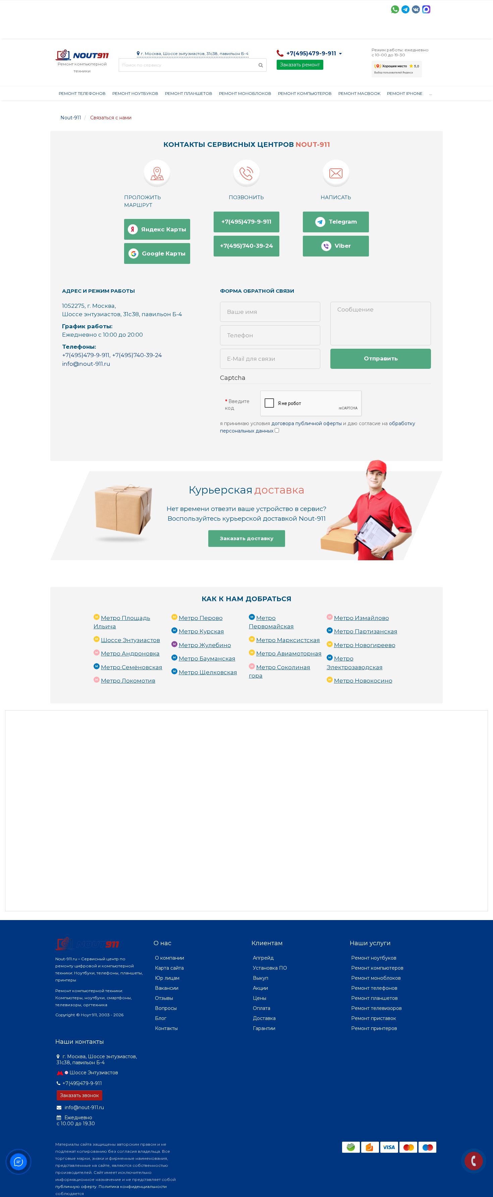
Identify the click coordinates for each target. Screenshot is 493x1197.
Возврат (274, 30)
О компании (80, 30)
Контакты (366, 30)
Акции (172, 30)
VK (416, 9)
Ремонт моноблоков (245, 93)
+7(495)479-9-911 (246, 221)
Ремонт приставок (373, 1018)
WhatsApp (395, 9)
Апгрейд (263, 958)
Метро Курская (201, 631)
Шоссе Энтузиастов (130, 640)
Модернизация (235, 30)
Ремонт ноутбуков (135, 93)
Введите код (237, 404)
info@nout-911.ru (86, 363)
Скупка (198, 30)
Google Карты (163, 253)
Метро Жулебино (205, 645)
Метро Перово (201, 618)
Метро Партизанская (365, 631)
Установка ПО (270, 968)
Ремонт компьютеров (305, 93)
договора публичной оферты (306, 423)
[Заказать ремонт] (473, 1161)
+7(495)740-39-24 (246, 245)
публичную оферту (76, 1186)
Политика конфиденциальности (133, 1186)
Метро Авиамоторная (289, 653)
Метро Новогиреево (364, 645)
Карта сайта (169, 968)
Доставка (116, 30)
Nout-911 (70, 118)
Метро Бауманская (207, 658)
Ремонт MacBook (359, 93)
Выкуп (260, 978)
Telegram (405, 9)
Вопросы (166, 1008)
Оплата (146, 30)
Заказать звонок (79, 1095)
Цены (259, 998)
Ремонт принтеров (374, 1028)
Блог (160, 1018)
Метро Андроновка (130, 653)
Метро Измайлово (361, 618)
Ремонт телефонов (82, 93)
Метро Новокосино (363, 680)
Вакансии (166, 988)
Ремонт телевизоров (376, 1008)
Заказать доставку (246, 538)
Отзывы (336, 30)
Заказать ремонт (300, 65)
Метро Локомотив (128, 680)
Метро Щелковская (208, 672)
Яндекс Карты (163, 229)
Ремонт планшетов (188, 93)
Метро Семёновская (131, 667)
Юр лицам (167, 978)
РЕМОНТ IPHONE (405, 93)
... (430, 93)
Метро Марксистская (288, 640)
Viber (343, 245)
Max (426, 9)
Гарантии (305, 30)
